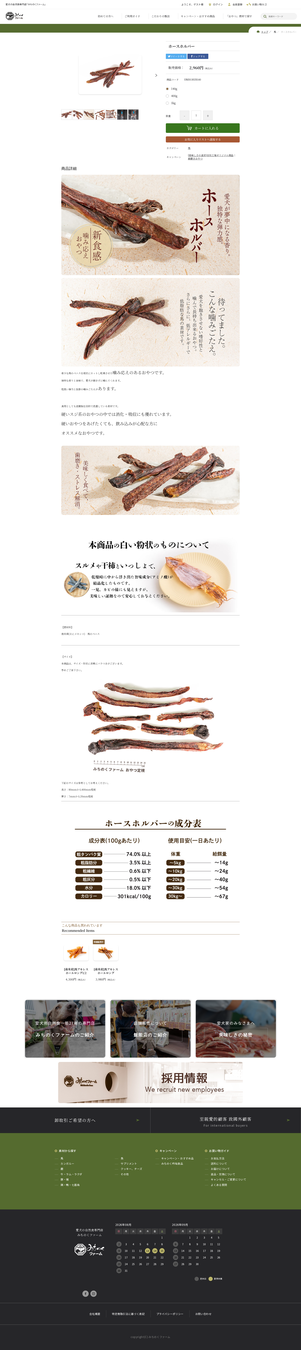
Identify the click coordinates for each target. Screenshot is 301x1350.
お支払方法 (217, 1158)
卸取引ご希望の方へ (75, 1120)
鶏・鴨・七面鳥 (70, 1185)
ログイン (218, 4)
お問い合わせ (203, 1314)
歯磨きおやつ (195, 158)
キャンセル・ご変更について (228, 1179)
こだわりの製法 (160, 16)
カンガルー (67, 1163)
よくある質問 (219, 1185)
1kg (173, 103)
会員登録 (237, 4)
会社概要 (94, 1314)
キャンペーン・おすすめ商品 (198, 16)
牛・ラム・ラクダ (71, 1174)
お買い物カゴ (259, 4)
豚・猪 (65, 1179)
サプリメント (129, 1163)
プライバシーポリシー (170, 1314)
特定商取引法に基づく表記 (128, 1314)
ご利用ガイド (132, 16)
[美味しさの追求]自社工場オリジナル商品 (210, 155)
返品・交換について (223, 1174)
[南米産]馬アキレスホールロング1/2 (76, 971)
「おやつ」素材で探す (239, 16)
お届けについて (220, 1169)
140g (174, 88)
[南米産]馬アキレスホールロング (106, 971)
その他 (125, 1174)
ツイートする (177, 56)
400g (174, 96)
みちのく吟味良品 (172, 1163)
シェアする (199, 56)
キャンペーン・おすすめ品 (177, 1158)
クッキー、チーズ (131, 1169)
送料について (219, 1163)
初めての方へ (105, 16)
